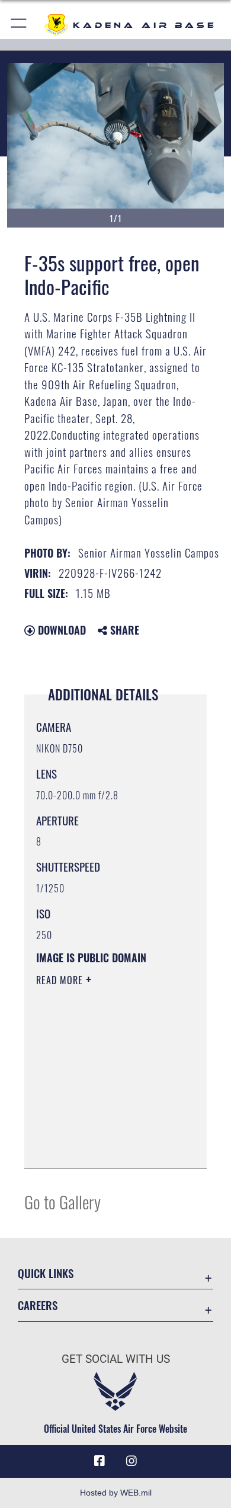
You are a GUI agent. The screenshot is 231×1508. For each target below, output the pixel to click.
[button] (19, 25)
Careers (37, 1305)
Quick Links (45, 1273)
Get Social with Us (116, 1359)
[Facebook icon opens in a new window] (99, 1461)
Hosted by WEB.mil (116, 1492)
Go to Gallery (62, 1201)
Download (60, 630)
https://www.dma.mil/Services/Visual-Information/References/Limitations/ (108, 1146)
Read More (61, 980)
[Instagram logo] (131, 1461)
